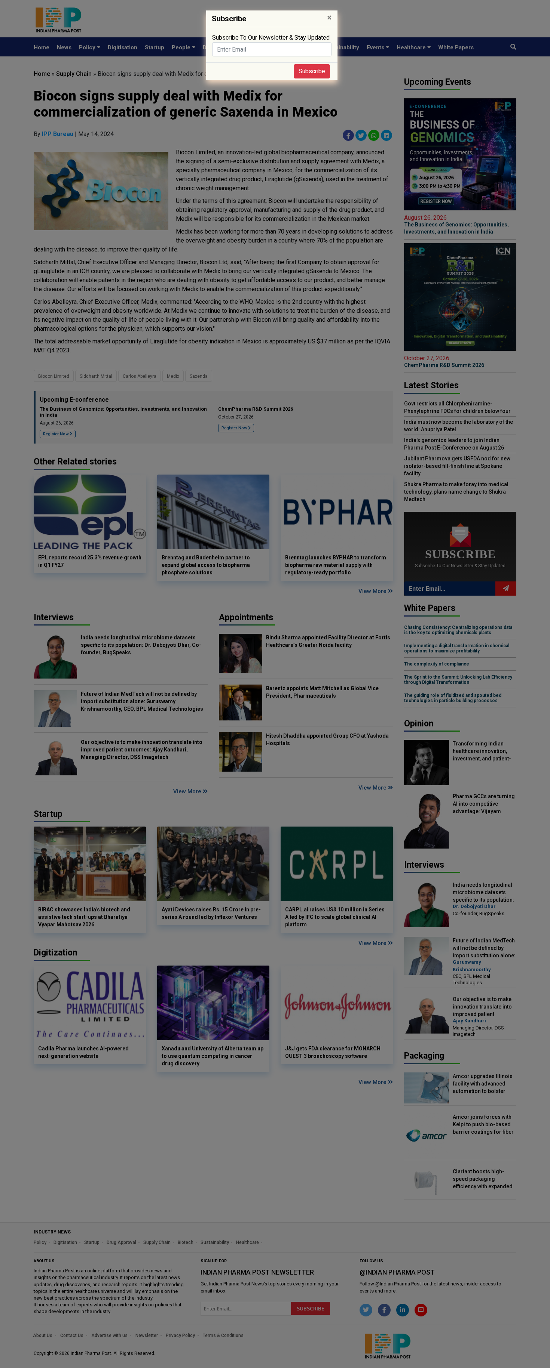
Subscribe (312, 71)
